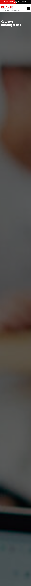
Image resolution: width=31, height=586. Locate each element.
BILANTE (7, 7)
